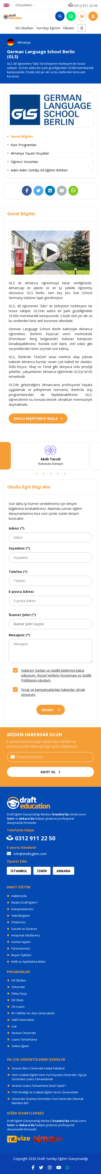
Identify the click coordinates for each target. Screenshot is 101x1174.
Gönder (47, 710)
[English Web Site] (6, 5)
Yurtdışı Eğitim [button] (48, 28)
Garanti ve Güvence (24, 929)
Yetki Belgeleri (20, 916)
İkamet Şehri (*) (22, 615)
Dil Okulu (17, 1000)
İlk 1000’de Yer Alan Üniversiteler (33, 1013)
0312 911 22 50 (85, 5)
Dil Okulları (19, 980)
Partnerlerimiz (20, 949)
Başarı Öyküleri (21, 955)
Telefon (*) (18, 571)
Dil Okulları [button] (25, 28)
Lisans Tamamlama (24, 1039)
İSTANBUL (19, 871)
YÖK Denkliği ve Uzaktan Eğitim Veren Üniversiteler (45, 1092)
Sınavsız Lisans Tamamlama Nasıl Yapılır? (39, 1086)
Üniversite (18, 987)
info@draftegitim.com (30, 854)
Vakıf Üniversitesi (23, 1020)
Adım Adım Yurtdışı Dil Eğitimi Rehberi (39, 170)
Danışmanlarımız (22, 909)
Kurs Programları (23, 145)
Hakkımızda (19, 896)
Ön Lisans (18, 1007)
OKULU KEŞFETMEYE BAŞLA (36, 418)
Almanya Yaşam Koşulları (30, 153)
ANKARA (63, 871)
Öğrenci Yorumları (24, 161)
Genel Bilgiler (22, 136)
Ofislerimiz (18, 922)
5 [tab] (64, 473)
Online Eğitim (20, 1046)
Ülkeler (68, 28)
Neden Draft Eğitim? (24, 903)
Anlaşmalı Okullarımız (25, 935)
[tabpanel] (50, 456)
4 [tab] (57, 473)
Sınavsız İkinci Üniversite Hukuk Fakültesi (38, 1068)
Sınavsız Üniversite (24, 1033)
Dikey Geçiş (19, 994)
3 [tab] (50, 473)
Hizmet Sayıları (21, 942)
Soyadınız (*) (19, 548)
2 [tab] (43, 473)
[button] (82, 28)
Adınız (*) (16, 528)
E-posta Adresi (21, 591)
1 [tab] (36, 473)
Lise (14, 1026)
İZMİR (42, 871)
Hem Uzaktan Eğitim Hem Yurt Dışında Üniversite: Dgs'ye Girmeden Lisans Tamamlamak (49, 1077)
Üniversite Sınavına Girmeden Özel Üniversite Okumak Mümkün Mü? (47, 1101)
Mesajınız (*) (19, 635)
